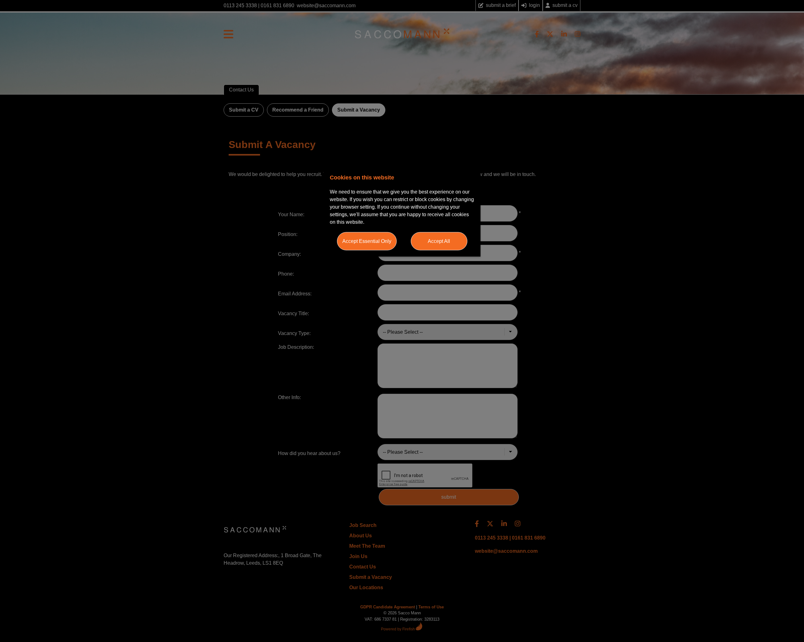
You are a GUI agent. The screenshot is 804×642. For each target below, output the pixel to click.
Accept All (439, 241)
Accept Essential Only (366, 241)
